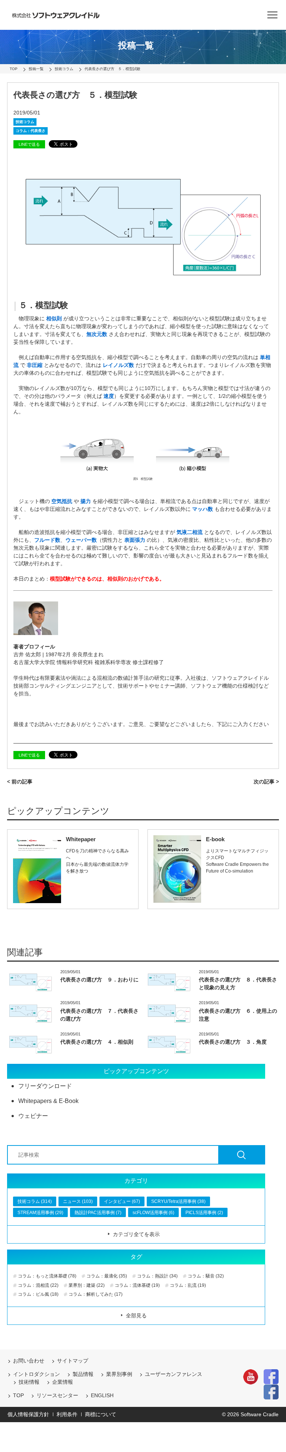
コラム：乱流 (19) (188, 1285)
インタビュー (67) (122, 1201)
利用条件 (67, 1414)
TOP (18, 1395)
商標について (100, 1414)
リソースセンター (57, 1395)
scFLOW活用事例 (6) (153, 1212)
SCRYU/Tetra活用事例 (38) (178, 1201)
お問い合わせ (28, 1361)
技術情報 (29, 1382)
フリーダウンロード (45, 1086)
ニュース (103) (78, 1201)
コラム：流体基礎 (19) (137, 1285)
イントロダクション (36, 1374)
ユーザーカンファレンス (173, 1374)
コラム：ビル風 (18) (38, 1294)
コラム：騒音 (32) (206, 1276)
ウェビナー (33, 1116)
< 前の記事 (19, 782)
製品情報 (83, 1374)
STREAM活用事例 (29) (40, 1212)
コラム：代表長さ (30, 131)
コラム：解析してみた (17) (96, 1294)
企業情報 (62, 1382)
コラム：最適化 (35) (106, 1276)
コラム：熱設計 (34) (157, 1276)
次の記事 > (266, 782)
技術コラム (25, 122)
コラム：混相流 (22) (38, 1285)
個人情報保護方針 (28, 1414)
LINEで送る (29, 144)
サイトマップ (72, 1361)
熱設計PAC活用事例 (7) (97, 1212)
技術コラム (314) (35, 1201)
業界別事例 (119, 1374)
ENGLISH (102, 1395)
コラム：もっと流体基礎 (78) (47, 1276)
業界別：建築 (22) (87, 1285)
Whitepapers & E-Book (48, 1101)
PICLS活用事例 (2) (204, 1212)
